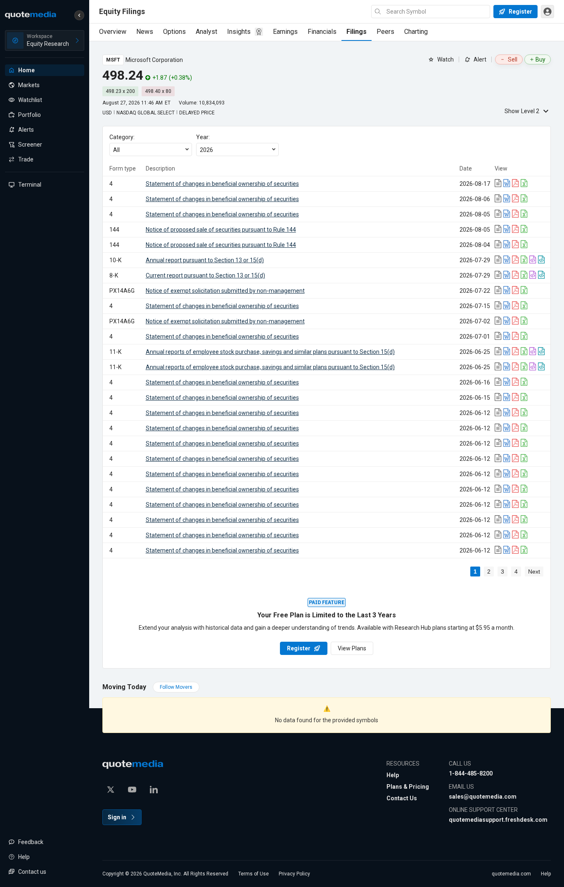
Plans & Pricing (407, 786)
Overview (112, 32)
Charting (416, 32)
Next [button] (534, 571)
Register (298, 648)
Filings (356, 32)
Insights (239, 32)
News (144, 32)
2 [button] (489, 571)
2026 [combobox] (206, 150)
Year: (203, 137)
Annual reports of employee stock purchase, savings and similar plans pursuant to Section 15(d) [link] (270, 352)
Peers (385, 32)
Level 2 (522, 111)
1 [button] (475, 571)
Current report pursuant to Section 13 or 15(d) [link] (205, 275)
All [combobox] (116, 150)
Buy (540, 59)
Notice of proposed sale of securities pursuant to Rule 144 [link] (221, 229)
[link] (499, 183)
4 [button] (516, 571)
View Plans (352, 648)
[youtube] (132, 789)
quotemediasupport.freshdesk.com (498, 819)
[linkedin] (153, 789)
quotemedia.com (511, 874)
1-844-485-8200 (471, 773)
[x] (110, 789)
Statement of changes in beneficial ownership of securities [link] (222, 183)
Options (174, 32)
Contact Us (401, 798)
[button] (79, 15)
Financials (322, 32)
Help (392, 775)
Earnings (285, 32)
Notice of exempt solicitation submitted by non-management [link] (225, 290)
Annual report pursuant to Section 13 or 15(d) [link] (205, 260)
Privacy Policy (294, 874)
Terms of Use (253, 874)
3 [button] (502, 571)
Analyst (206, 32)
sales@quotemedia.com (483, 796)
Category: (122, 137)
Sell (512, 59)
